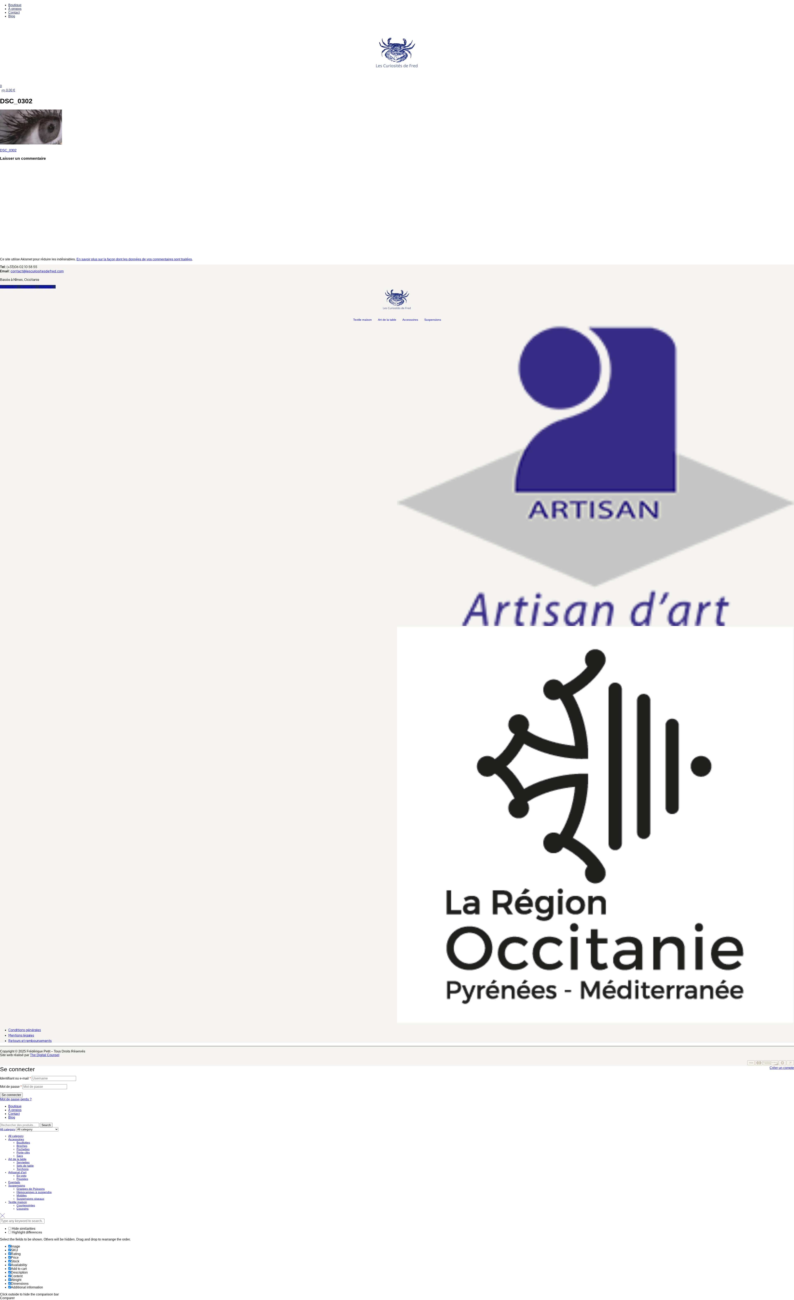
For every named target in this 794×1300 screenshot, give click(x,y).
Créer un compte (782, 1068)
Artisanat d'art (17, 1172)
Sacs (20, 1155)
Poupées (22, 1179)
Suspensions (432, 319)
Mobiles (22, 1195)
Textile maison (362, 319)
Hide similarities (23, 1228)
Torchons (23, 1169)
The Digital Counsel (44, 1055)
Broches (22, 1145)
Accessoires (410, 319)
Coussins (23, 1208)
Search (46, 1125)
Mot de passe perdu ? (16, 1099)
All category (16, 1136)
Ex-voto (21, 1175)
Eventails (14, 1182)
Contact (14, 1113)
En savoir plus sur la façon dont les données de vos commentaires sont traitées (134, 259)
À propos (15, 1110)
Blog (11, 1117)
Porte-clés (23, 1152)
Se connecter (11, 1095)
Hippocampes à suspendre (34, 1192)
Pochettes (23, 1149)
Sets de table (25, 1165)
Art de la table (387, 319)
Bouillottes (23, 1142)
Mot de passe (11, 1086)
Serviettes (23, 1162)
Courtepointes (26, 1205)
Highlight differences (26, 1232)
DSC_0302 (8, 150)
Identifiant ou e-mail (15, 1078)
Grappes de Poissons (31, 1188)
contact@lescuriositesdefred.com (37, 271)
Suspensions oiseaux (30, 1198)
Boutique (15, 1106)
